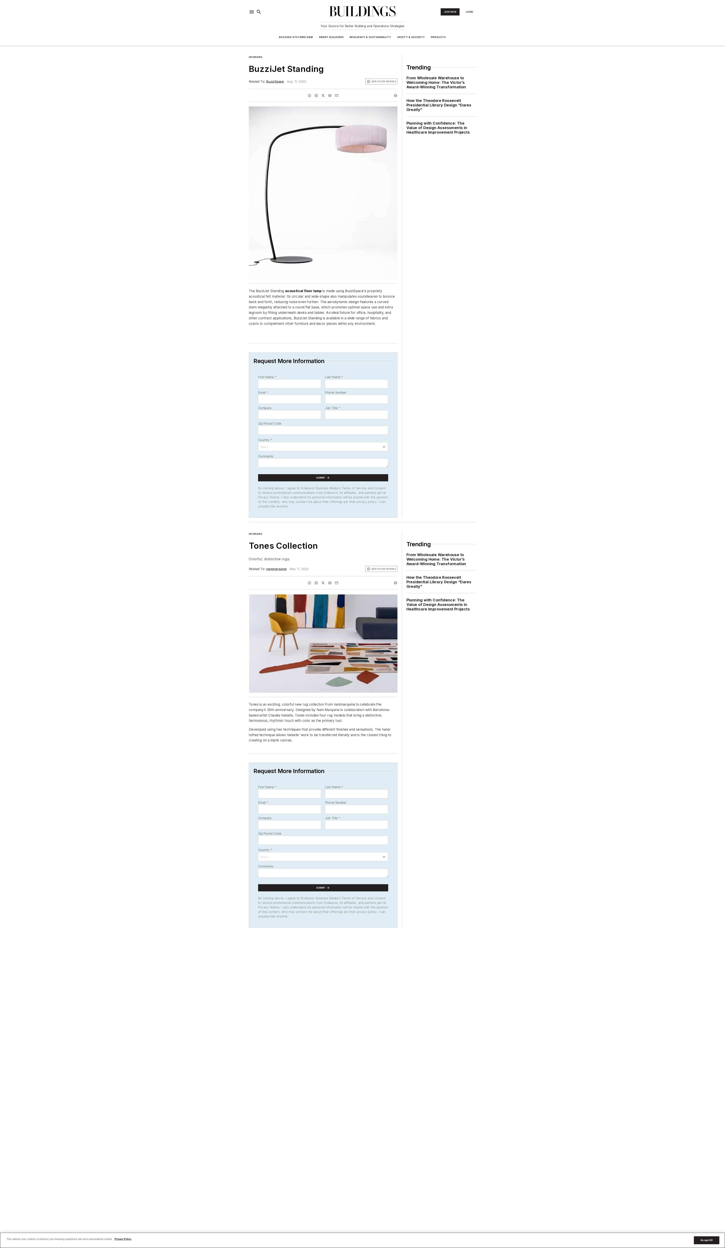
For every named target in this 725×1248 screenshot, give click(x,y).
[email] (337, 95)
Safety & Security (411, 37)
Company (265, 408)
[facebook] (309, 95)
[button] (252, 12)
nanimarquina (276, 569)
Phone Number (335, 392)
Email (263, 392)
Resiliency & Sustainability (370, 37)
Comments (265, 456)
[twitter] (323, 95)
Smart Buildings (331, 37)
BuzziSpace (275, 81)
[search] (259, 12)
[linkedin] (316, 95)
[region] (362, 1240)
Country (265, 440)
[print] (395, 95)
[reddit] (330, 95)
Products (438, 37)
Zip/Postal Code (269, 423)
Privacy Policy (123, 1239)
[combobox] (323, 446)
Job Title (332, 408)
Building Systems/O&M (296, 37)
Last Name (334, 377)
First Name (267, 377)
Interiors (255, 57)
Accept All (706, 1240)
